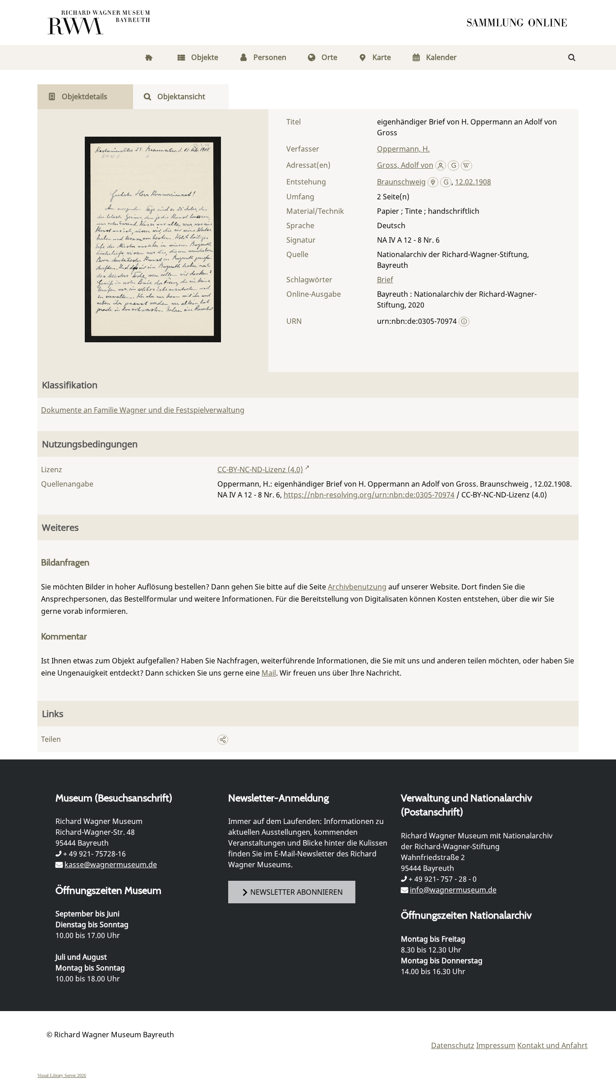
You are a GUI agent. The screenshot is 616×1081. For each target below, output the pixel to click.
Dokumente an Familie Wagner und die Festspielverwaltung (142, 410)
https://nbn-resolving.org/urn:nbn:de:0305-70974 (369, 495)
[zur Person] (440, 165)
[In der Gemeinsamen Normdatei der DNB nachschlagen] (453, 165)
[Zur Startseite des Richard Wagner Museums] (100, 22)
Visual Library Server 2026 (61, 1075)
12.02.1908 (473, 182)
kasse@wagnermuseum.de (110, 864)
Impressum (495, 1045)
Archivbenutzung (357, 587)
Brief (385, 280)
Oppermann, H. (403, 149)
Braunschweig (401, 182)
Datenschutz (452, 1045)
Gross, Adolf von (405, 165)
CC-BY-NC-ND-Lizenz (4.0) (260, 469)
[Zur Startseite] (520, 22)
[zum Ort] (433, 183)
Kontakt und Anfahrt (552, 1045)
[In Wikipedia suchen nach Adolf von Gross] (466, 165)
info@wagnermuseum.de (453, 890)
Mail (269, 673)
